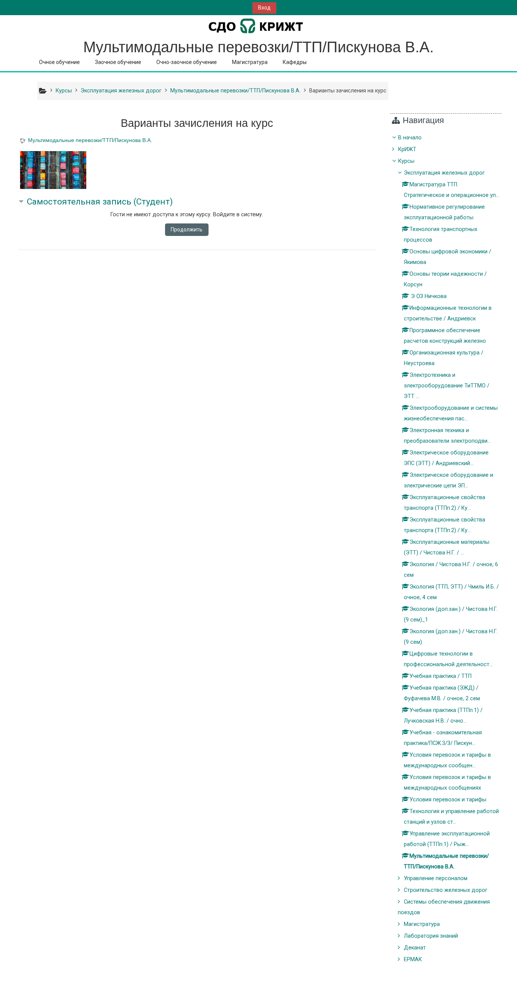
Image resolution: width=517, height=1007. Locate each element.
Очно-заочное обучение (186, 62)
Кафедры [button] (295, 62)
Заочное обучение (118, 62)
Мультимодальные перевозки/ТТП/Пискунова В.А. (90, 140)
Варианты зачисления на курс (347, 90)
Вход (264, 8)
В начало (410, 137)
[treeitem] (446, 549)
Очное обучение (59, 62)
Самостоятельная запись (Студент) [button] (100, 202)
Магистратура (250, 62)
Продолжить (186, 229)
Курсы (406, 161)
